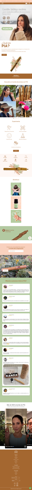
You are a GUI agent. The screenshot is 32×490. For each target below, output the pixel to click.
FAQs (16, 474)
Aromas (16, 458)
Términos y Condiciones (16, 466)
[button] (1, 3)
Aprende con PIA (16, 459)
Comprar (16, 150)
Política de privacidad (16, 467)
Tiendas (16, 460)
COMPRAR (15, 457)
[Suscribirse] (22, 251)
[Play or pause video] (5, 444)
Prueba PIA (5, 270)
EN (27, 3)
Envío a (16, 476)
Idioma (16, 479)
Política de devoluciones (16, 468)
